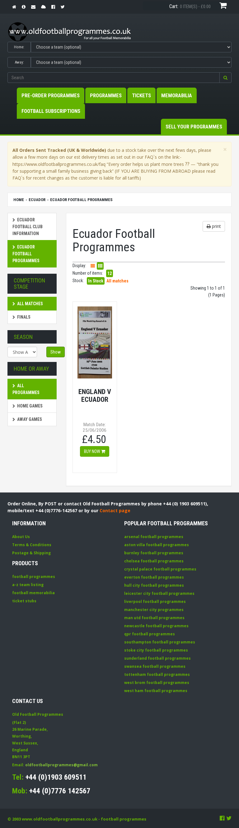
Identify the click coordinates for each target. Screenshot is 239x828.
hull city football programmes (154, 585)
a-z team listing (28, 584)
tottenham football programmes (157, 674)
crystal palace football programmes (160, 569)
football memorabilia (33, 592)
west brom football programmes (156, 682)
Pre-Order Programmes (50, 95)
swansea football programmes (154, 666)
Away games (29, 419)
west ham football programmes (155, 690)
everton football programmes (154, 577)
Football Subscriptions (50, 111)
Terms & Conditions (31, 544)
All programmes (26, 389)
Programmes (106, 95)
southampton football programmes (159, 642)
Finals (23, 317)
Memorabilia (176, 95)
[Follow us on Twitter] (229, 818)
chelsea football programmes (154, 561)
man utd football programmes (154, 617)
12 (109, 273)
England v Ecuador (94, 395)
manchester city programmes (154, 609)
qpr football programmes (149, 634)
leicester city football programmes (159, 593)
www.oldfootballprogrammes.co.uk (59, 819)
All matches (30, 303)
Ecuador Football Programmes (26, 253)
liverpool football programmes (155, 601)
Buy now (92, 451)
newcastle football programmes (156, 625)
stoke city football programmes (156, 650)
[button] (225, 77)
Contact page (115, 510)
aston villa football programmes (156, 544)
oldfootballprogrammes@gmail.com (61, 765)
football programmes (33, 576)
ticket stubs (24, 601)
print (216, 226)
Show (55, 351)
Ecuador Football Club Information (27, 226)
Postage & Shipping (31, 553)
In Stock (95, 280)
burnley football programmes (153, 553)
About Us (21, 536)
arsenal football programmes (153, 536)
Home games (30, 405)
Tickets (141, 95)
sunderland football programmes (157, 658)
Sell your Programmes (194, 126)
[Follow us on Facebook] (222, 818)
